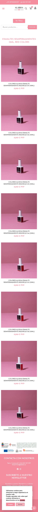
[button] (3, 8)
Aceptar (10, 504)
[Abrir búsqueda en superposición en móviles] (26, 8)
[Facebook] (17, 469)
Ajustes (20, 504)
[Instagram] (20, 469)
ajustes (22, 500)
